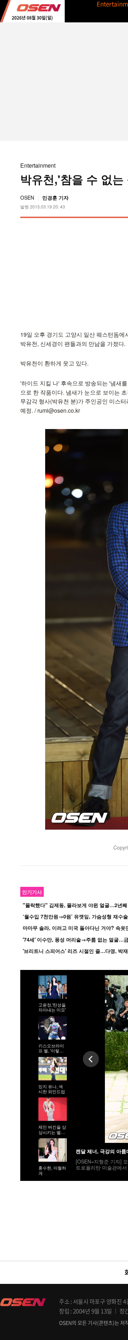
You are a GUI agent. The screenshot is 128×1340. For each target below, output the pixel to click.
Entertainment (37, 165)
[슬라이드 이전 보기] (91, 1059)
